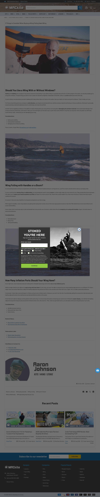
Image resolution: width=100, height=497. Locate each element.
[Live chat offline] (97, 370)
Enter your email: (26, 242)
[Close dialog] (79, 229)
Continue (34, 266)
